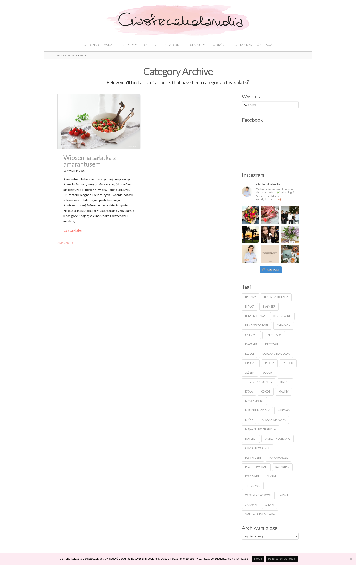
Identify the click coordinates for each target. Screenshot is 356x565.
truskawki (252, 485)
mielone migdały (257, 410)
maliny (283, 391)
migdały (284, 410)
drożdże (271, 344)
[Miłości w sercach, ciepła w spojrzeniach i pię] (290, 215)
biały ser (269, 306)
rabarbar (282, 467)
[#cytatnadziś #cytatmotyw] (270, 254)
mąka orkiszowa (273, 419)
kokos (265, 391)
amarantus (65, 243)
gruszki (250, 363)
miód (249, 419)
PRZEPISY (68, 55)
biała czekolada (276, 297)
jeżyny (250, 372)
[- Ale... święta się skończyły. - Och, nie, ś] (270, 215)
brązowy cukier (256, 325)
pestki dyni (253, 457)
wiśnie (284, 495)
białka (249, 306)
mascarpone (254, 401)
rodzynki (252, 476)
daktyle (251, 344)
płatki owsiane (256, 467)
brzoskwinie (282, 316)
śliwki (269, 504)
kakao (285, 382)
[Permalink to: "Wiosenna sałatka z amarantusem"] (99, 121)
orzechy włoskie (257, 448)
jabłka (269, 363)
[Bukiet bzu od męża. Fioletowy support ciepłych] (290, 234)
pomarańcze (278, 457)
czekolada (274, 335)
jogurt (268, 372)
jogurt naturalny (258, 382)
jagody (287, 363)
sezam (271, 476)
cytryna (251, 335)
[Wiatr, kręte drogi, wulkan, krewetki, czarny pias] (250, 234)
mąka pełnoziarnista (260, 429)
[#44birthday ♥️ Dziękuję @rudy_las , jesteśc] (250, 215)
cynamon (283, 325)
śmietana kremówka (260, 514)
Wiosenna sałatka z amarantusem (89, 161)
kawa (249, 391)
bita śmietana (255, 316)
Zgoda (258, 558)
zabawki (251, 504)
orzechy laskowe (277, 438)
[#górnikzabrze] (270, 234)
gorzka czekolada (276, 353)
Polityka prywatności (282, 558)
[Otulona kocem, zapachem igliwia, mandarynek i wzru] (290, 254)
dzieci (249, 353)
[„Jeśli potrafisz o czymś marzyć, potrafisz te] (250, 254)
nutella (250, 438)
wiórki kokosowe (258, 495)
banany (250, 297)
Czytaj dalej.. (73, 230)
